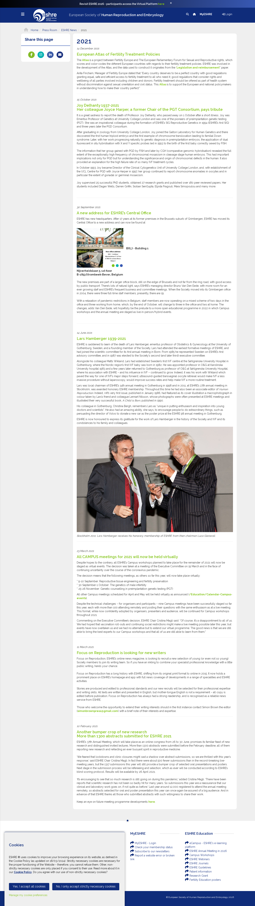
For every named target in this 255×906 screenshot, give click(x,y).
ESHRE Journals (199, 863)
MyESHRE (206, 14)
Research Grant (198, 875)
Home (34, 30)
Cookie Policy (23, 872)
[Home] (194, 14)
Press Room (49, 30)
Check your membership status (153, 847)
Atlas (85, 60)
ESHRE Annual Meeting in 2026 (208, 850)
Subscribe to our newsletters (152, 851)
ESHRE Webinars (199, 859)
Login (228, 14)
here (161, 3)
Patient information (200, 871)
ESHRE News (69, 30)
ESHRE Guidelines (200, 867)
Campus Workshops (201, 855)
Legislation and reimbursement (198, 67)
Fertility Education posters (205, 879)
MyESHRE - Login (145, 843)
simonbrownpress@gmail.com (97, 710)
